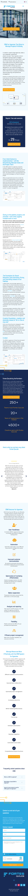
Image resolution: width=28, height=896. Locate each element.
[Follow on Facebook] (16, 885)
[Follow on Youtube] (24, 885)
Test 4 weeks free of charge (11, 28)
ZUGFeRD (4, 2)
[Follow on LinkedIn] (21, 885)
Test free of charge (8, 89)
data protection (12, 854)
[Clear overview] (14, 200)
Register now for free (14, 144)
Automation (13, 2)
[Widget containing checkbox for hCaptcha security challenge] (13, 858)
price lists (10, 290)
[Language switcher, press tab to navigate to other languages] (25, 2)
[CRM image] (14, 261)
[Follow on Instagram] (19, 885)
